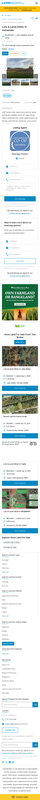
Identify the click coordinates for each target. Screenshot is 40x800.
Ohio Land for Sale (15, 19)
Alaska (4, 631)
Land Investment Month (11, 689)
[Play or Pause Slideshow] (4, 76)
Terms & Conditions (10, 753)
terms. (27, 276)
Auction (5, 586)
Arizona (5, 635)
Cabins (4, 612)
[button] (20, 68)
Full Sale (5, 582)
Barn (4, 600)
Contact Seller (22, 797)
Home (4, 19)
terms (27, 213)
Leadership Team (8, 669)
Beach (4, 608)
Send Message (20, 199)
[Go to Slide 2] (15, 82)
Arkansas (5, 639)
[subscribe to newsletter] (35, 744)
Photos (5, 53)
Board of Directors (9, 673)
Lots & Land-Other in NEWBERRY (16, 511)
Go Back (8, 15)
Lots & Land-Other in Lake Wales (17, 369)
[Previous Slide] (5, 68)
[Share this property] (35, 349)
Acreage (5, 560)
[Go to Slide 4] (34, 82)
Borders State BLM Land (11, 604)
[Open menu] (36, 3)
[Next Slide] (35, 68)
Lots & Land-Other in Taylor (14, 464)
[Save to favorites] (32, 18)
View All (19, 342)
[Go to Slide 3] (24, 82)
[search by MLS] (35, 704)
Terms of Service (20, 206)
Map (23, 53)
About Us (5, 665)
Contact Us (10, 730)
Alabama (5, 627)
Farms (4, 564)
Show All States (8, 643)
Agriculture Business (10, 596)
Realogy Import (20, 154)
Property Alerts (8, 681)
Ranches (5, 568)
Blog (4, 685)
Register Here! (27, 10)
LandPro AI (15, 53)
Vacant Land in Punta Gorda (15, 417)
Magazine (6, 677)
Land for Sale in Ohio (12, 542)
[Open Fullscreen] (36, 76)
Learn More (20, 261)
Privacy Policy (8, 206)
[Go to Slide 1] (6, 82)
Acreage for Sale (10, 547)
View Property (20, 388)
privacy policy (15, 213)
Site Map (5, 693)
